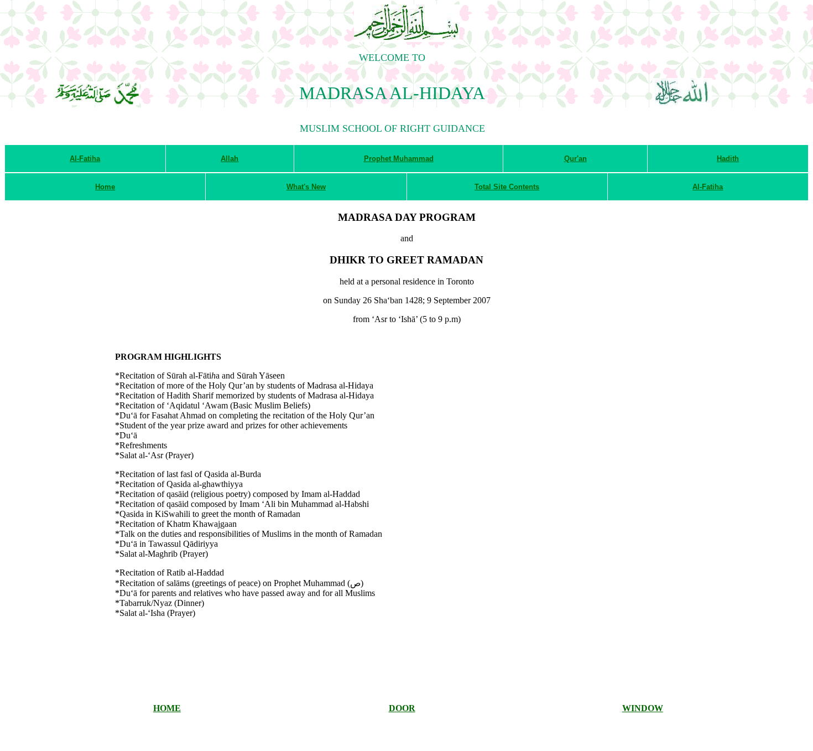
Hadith (728, 158)
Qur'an (575, 158)
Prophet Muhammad (399, 158)
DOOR (402, 708)
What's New (306, 187)
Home (105, 187)
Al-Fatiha (85, 158)
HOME (167, 708)
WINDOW (642, 708)
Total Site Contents (507, 187)
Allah (229, 158)
